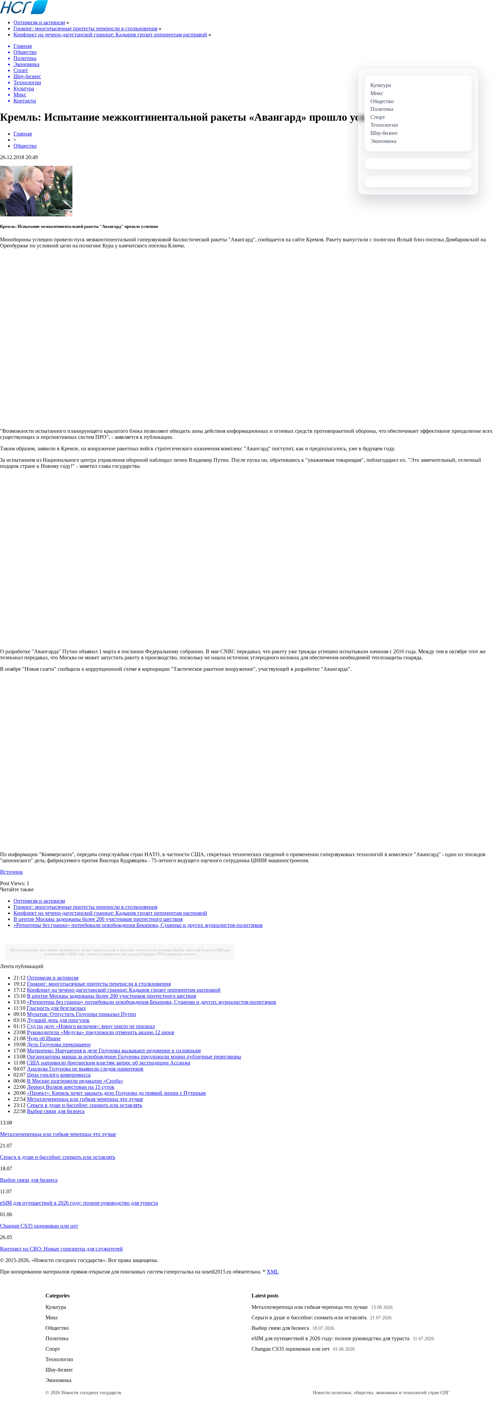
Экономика (58, 1380)
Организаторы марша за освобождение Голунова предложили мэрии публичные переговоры (134, 1056)
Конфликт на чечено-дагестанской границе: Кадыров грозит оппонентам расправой (110, 34)
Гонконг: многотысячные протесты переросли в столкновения (85, 28)
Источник (11, 872)
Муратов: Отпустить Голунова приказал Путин (81, 1014)
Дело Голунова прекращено (59, 1044)
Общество (25, 146)
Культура (55, 1307)
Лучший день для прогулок (58, 1020)
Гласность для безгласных (56, 1008)
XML (273, 1272)
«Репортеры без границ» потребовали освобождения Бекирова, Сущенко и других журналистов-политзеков (138, 925)
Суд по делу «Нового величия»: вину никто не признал (91, 1026)
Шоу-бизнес (59, 1370)
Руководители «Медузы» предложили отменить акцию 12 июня (100, 1032)
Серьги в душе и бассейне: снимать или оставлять (132, 950)
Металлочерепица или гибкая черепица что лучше (50, 950)
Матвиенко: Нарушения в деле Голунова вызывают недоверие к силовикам (114, 1050)
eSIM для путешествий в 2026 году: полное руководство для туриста (137, 952)
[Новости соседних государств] (24, 12)
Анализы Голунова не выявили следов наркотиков (85, 1069)
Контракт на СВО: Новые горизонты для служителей (61, 1249)
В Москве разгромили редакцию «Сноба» (75, 1081)
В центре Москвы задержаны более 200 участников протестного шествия (98, 919)
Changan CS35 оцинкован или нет (168, 954)
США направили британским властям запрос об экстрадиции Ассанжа (108, 1063)
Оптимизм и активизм (39, 22)
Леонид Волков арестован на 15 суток (70, 1087)
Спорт (52, 1349)
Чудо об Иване (44, 1038)
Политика (56, 1338)
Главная (22, 134)
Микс (51, 1317)
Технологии (59, 1359)
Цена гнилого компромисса (59, 1075)
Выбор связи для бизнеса (194, 950)
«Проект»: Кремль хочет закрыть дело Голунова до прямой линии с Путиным (116, 1093)
